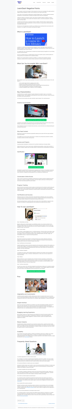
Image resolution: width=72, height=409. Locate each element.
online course (27, 336)
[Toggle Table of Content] (23, 400)
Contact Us (44, 2)
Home (34, 2)
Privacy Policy (39, 2)
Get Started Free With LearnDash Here (35, 120)
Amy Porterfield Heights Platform (22, 403)
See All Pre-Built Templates (35, 167)
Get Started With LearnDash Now (35, 271)
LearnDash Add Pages (51, 403)
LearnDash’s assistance (30, 387)
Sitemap (48, 2)
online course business (24, 395)
